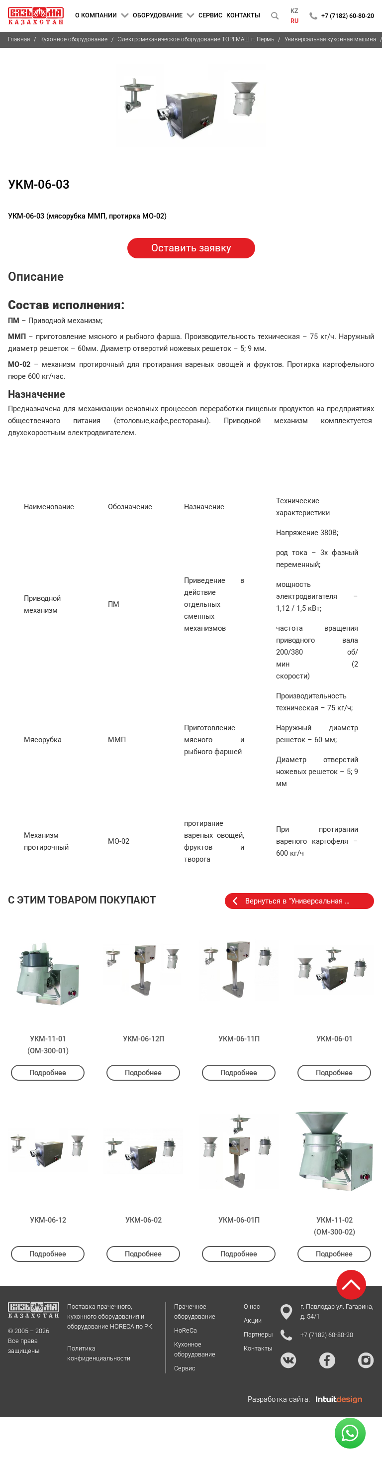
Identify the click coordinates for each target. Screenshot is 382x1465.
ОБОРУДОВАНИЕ (158, 15)
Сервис (184, 1368)
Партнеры (258, 1334)
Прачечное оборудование (194, 1311)
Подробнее (47, 1072)
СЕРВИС (210, 15)
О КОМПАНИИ (96, 15)
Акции (253, 1320)
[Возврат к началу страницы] (351, 1285)
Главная (19, 39)
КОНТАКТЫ (243, 15)
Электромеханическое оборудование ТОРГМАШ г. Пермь (196, 39)
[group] (191, 111)
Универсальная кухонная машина (330, 39)
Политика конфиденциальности (98, 1353)
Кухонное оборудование (73, 39)
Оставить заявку (191, 248)
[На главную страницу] (36, 16)
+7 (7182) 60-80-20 (347, 15)
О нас (252, 1306)
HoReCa (185, 1330)
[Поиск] (275, 16)
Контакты (258, 1348)
